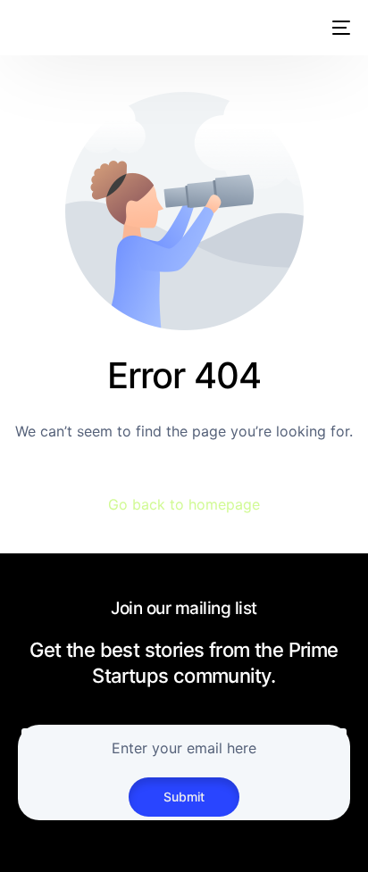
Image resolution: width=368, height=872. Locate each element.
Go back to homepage (184, 504)
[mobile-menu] (337, 27)
